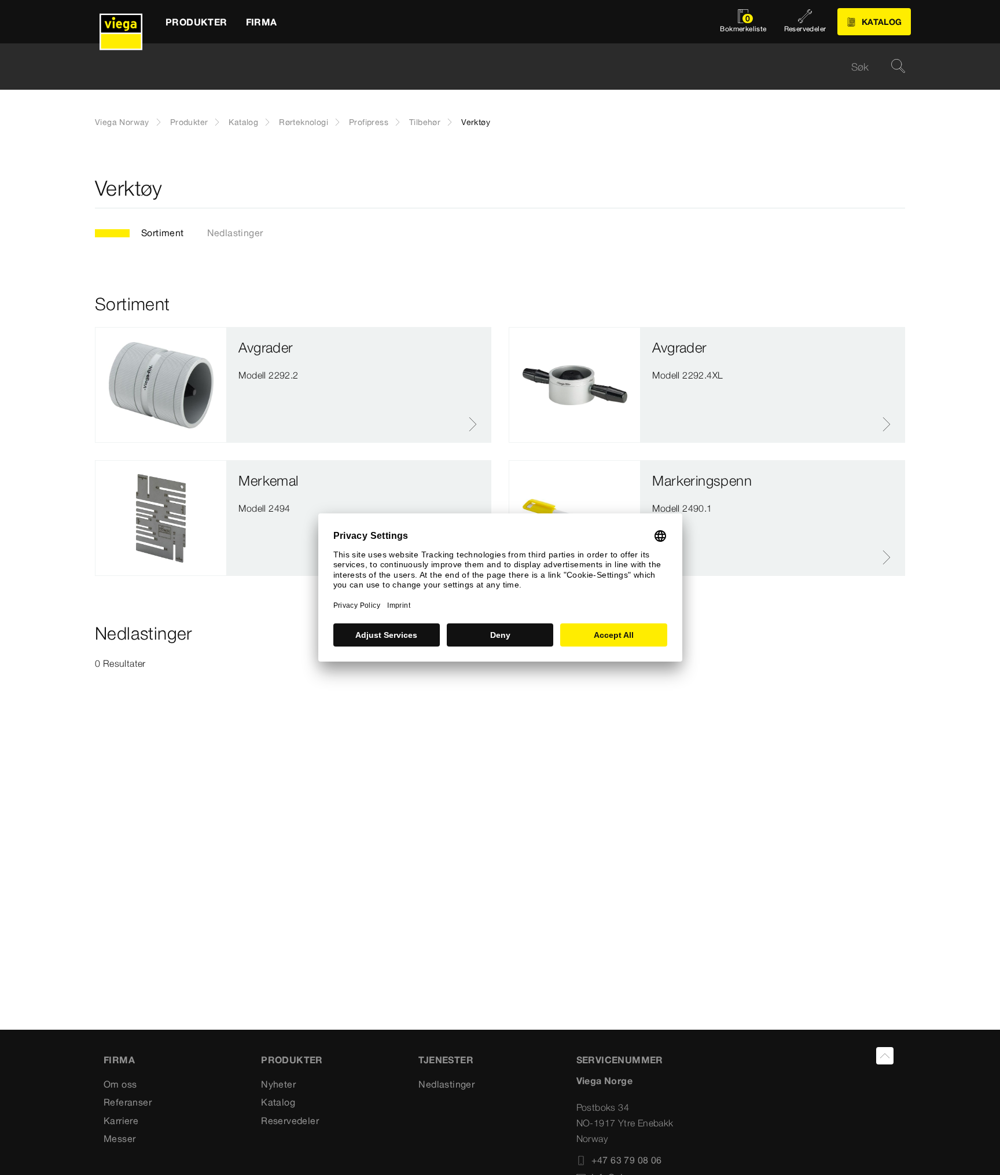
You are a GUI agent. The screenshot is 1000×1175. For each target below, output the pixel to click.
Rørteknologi (303, 122)
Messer (119, 1138)
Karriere (121, 1120)
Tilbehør (424, 122)
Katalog (243, 122)
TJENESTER (445, 1060)
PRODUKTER (292, 1060)
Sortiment (162, 232)
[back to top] (885, 1055)
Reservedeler (290, 1120)
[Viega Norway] (121, 21)
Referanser (128, 1102)
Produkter (189, 122)
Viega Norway (122, 122)
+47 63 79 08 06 (626, 1160)
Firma (119, 1060)
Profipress (368, 122)
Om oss (120, 1084)
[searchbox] (490, 66)
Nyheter (278, 1084)
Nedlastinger (235, 232)
